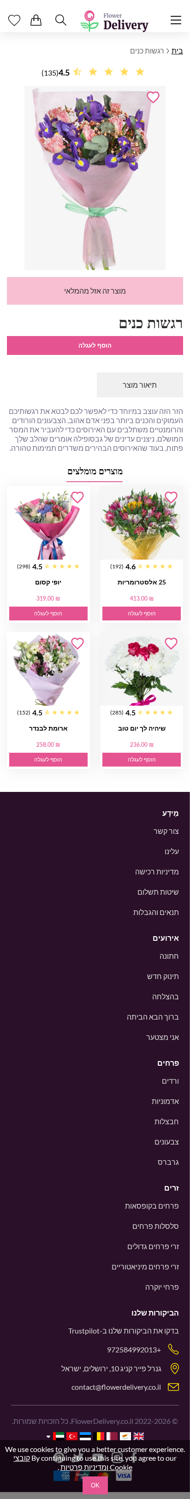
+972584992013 (134, 1349)
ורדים (170, 1080)
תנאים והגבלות (156, 912)
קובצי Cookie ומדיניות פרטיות (72, 1462)
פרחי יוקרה (162, 1286)
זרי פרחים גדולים (153, 1246)
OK (95, 1485)
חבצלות (166, 1121)
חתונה (169, 955)
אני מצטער (162, 1037)
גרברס (168, 1161)
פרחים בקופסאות (152, 1205)
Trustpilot (84, 1330)
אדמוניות (165, 1101)
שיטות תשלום (158, 891)
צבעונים (166, 1141)
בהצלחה (165, 996)
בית (177, 50)
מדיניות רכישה (157, 871)
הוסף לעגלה (95, 345)
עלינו (172, 851)
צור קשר (166, 830)
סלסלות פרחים (155, 1226)
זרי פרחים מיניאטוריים (145, 1266)
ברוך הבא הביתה (153, 1016)
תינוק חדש (163, 976)
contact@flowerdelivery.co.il (116, 1386)
